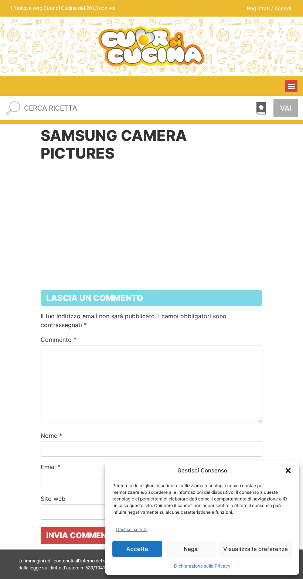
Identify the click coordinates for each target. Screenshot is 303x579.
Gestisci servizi (131, 529)
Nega (191, 548)
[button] (288, 470)
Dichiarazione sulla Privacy (202, 566)
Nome (51, 435)
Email (51, 467)
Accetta (137, 548)
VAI (286, 108)
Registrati (258, 8)
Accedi (283, 8)
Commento (58, 340)
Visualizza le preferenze (255, 548)
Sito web (53, 499)
